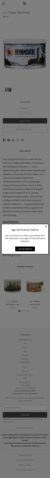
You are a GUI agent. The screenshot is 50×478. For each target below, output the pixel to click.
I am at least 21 (25, 249)
